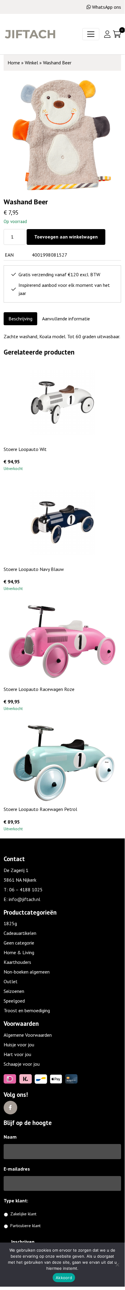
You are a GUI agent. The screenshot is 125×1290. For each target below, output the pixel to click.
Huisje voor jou (19, 1045)
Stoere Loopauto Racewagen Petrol (40, 809)
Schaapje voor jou (22, 1064)
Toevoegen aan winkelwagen (66, 237)
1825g (10, 923)
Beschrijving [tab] (20, 319)
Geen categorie (19, 943)
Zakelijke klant (23, 1214)
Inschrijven (23, 1242)
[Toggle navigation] (90, 34)
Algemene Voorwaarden (28, 1035)
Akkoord (64, 1277)
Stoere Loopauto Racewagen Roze (39, 689)
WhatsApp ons (106, 7)
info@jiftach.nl (24, 899)
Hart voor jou (17, 1054)
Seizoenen (14, 991)
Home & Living (19, 952)
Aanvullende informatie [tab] (66, 319)
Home (14, 63)
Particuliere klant (25, 1225)
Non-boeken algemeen (27, 972)
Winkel (31, 63)
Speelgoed (14, 1001)
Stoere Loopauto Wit (25, 449)
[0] (117, 34)
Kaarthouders (17, 962)
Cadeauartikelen (20, 933)
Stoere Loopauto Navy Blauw (34, 569)
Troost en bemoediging (27, 1010)
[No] (117, 1265)
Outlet (11, 981)
